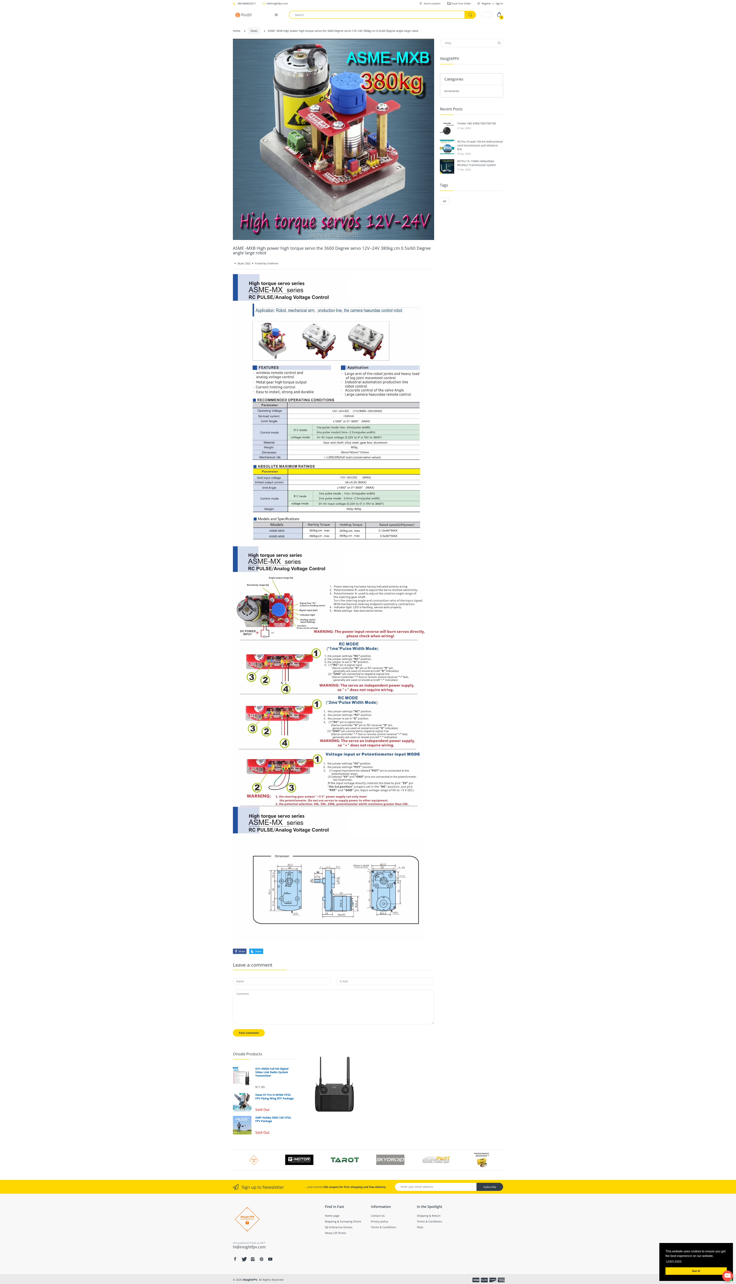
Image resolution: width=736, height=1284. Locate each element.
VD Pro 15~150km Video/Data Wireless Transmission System (476, 163)
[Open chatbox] (727, 1276)
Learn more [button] (674, 1261)
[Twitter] (244, 1259)
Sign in (499, 3)
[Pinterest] (261, 1259)
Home (236, 31)
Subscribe (489, 1187)
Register (486, 3)
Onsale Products (247, 1053)
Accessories (451, 91)
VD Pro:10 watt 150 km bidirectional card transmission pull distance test (480, 145)
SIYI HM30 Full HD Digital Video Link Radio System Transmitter (271, 1072)
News (254, 31)
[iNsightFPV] (245, 15)
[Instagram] (253, 1259)
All (444, 201)
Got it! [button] (696, 1270)
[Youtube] (270, 1259)
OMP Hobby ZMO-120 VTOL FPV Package (273, 1119)
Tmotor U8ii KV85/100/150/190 (476, 123)
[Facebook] (235, 1259)
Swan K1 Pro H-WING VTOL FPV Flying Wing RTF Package (274, 1096)
